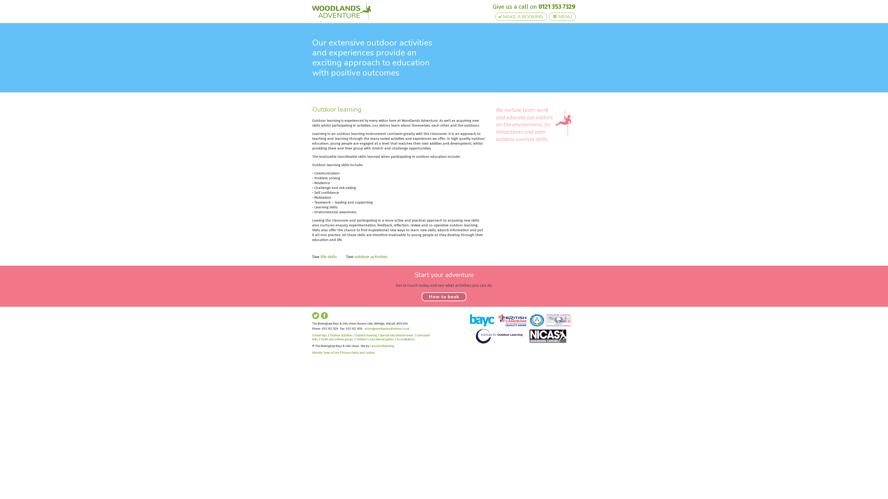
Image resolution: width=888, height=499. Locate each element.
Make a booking (523, 17)
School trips (319, 335)
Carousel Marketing (382, 346)
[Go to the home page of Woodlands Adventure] (341, 11)
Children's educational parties (375, 339)
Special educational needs (396, 335)
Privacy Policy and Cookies (358, 352)
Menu (565, 17)
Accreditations (406, 339)
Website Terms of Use (325, 352)
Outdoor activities (341, 335)
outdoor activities (371, 257)
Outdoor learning (366, 335)
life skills (329, 257)
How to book (444, 297)
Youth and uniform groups (337, 339)
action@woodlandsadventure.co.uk (386, 328)
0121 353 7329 (557, 6)
